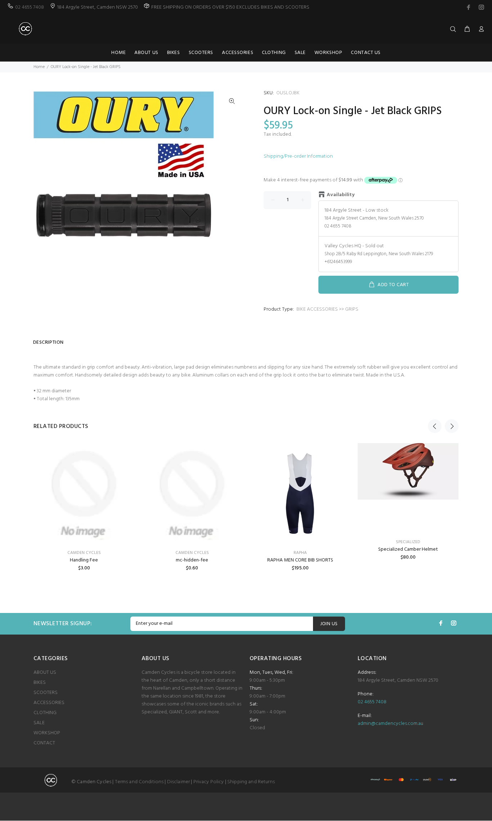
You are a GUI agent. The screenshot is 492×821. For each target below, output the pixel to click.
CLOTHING (45, 713)
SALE (39, 723)
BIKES (39, 682)
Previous (435, 426)
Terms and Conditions (139, 782)
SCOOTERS (45, 693)
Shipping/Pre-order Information (298, 156)
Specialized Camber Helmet (408, 549)
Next (452, 426)
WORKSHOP (46, 733)
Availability (340, 195)
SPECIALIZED (408, 542)
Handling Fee (84, 560)
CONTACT (44, 743)
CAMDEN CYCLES (84, 552)
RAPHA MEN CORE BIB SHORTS (300, 560)
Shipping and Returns (251, 782)
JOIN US (329, 624)
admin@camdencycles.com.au (390, 723)
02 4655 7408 (29, 7)
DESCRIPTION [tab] (48, 342)
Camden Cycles (192, 552)
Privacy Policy (208, 782)
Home (39, 67)
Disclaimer (178, 782)
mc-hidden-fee (192, 560)
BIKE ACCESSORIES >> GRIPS (327, 309)
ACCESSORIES (48, 703)
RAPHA (300, 552)
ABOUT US (44, 672)
